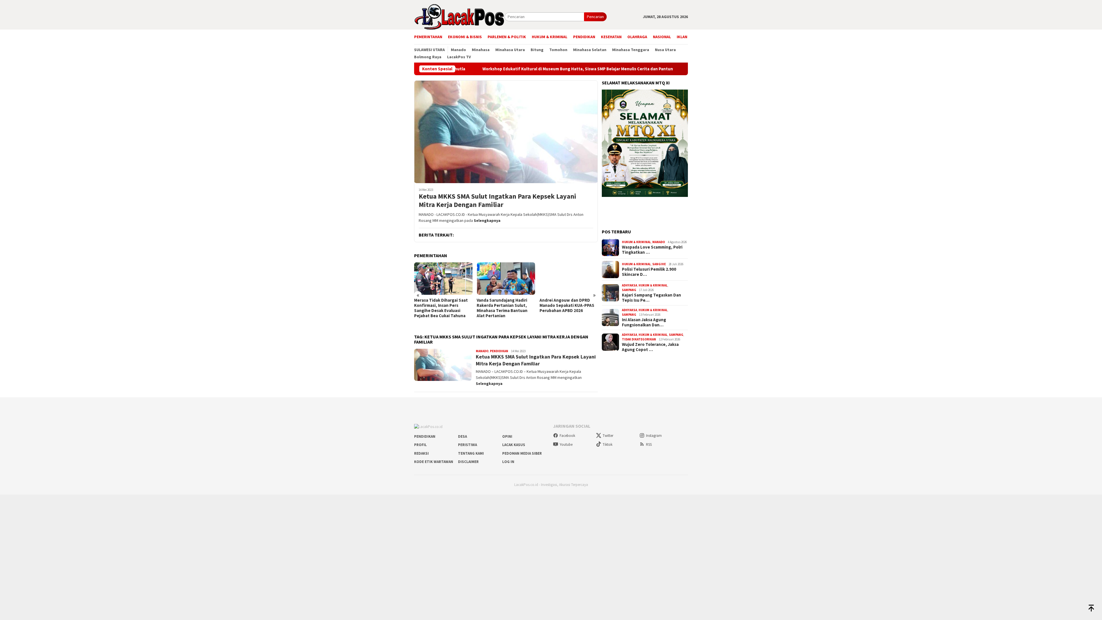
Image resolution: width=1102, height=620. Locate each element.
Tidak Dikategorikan (639, 339)
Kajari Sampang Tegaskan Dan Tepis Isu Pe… (651, 297)
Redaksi (421, 453)
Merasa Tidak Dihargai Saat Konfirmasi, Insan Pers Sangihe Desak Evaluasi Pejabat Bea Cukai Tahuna (441, 308)
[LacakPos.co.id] (459, 16)
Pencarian (595, 16)
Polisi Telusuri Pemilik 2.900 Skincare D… (649, 272)
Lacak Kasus (513, 444)
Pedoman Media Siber (522, 453)
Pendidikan (499, 351)
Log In (508, 461)
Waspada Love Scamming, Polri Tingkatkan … (652, 250)
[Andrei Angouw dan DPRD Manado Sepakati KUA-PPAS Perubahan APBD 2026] (569, 278)
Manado (482, 351)
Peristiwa (467, 444)
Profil (420, 444)
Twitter (608, 435)
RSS (649, 444)
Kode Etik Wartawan (433, 461)
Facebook (567, 435)
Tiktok (607, 444)
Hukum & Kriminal (636, 242)
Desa (462, 436)
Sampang (629, 290)
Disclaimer (468, 461)
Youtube (566, 444)
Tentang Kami (471, 453)
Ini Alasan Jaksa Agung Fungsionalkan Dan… (644, 322)
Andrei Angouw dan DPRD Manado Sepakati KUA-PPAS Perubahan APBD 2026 (567, 305)
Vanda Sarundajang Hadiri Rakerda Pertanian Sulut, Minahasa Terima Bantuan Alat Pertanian (502, 308)
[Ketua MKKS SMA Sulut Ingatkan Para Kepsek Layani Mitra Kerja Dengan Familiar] (506, 131)
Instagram (654, 435)
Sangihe (659, 264)
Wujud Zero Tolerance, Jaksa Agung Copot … (650, 347)
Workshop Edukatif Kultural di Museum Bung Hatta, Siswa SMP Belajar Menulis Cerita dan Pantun (543, 68)
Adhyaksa (629, 285)
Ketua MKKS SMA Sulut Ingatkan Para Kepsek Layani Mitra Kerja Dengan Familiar (497, 200)
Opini (507, 436)
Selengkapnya (487, 220)
